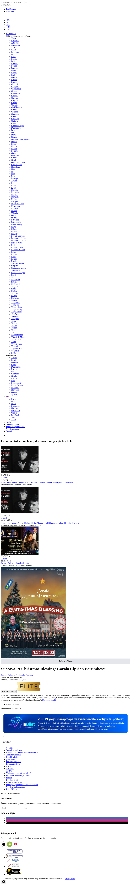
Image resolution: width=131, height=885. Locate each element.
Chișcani (14, 98)
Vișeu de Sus (16, 348)
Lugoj (13, 188)
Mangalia (15, 192)
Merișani (14, 201)
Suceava (14, 300)
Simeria (14, 282)
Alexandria (15, 45)
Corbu (13, 116)
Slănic (13, 289)
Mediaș (14, 199)
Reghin (14, 254)
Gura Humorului (18, 162)
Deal (13, 130)
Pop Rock (15, 415)
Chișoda (14, 100)
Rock (13, 399)
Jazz (13, 417)
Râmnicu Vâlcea (18, 250)
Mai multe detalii (49, 700)
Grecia (14, 376)
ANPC (9, 771)
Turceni (14, 328)
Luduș (13, 185)
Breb (13, 75)
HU (8, 27)
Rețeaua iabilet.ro (13, 764)
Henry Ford (70, 878)
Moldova (15, 387)
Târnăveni (15, 314)
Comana (14, 112)
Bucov (14, 80)
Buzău (14, 82)
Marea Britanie (17, 385)
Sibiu (13, 277)
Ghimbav (15, 155)
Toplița (14, 323)
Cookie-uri (10, 759)
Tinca (13, 321)
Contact (9, 748)
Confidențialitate (12, 757)
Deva (13, 135)
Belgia (14, 360)
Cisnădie (14, 105)
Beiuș (13, 57)
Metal (13, 404)
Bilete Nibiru (11, 789)
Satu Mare (15, 270)
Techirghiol (15, 316)
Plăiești (14, 229)
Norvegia (15, 390)
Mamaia (14, 190)
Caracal (14, 91)
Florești (14, 146)
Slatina (14, 291)
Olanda (14, 392)
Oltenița (14, 213)
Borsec (14, 66)
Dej (12, 132)
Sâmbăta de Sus (17, 263)
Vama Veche (16, 339)
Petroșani (15, 220)
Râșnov (14, 252)
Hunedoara (15, 167)
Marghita (15, 197)
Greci (13, 160)
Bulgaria (14, 362)
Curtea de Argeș (17, 125)
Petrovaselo (16, 222)
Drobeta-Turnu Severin (20, 139)
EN (7, 22)
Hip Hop (14, 408)
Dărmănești (15, 128)
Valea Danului (17, 335)
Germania (15, 374)
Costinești (15, 119)
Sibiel (13, 275)
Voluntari (15, 351)
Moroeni (14, 208)
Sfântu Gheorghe (18, 273)
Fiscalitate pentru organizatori (18, 775)
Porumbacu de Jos (18, 238)
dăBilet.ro (10, 768)
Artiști (8, 766)
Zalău (13, 353)
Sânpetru (14, 266)
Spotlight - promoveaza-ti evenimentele (22, 785)
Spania (14, 394)
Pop (12, 401)
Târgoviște (15, 302)
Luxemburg (16, 383)
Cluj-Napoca (16, 107)
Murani (14, 211)
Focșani (14, 151)
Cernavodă (15, 93)
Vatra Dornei (16, 344)
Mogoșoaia (15, 206)
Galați (13, 153)
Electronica (15, 406)
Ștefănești (15, 298)
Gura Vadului (16, 165)
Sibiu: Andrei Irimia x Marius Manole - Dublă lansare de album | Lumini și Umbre (37, 482)
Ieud (13, 174)
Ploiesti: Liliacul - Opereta (15, 563)
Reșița (13, 256)
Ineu (13, 176)
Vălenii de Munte (18, 337)
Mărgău (14, 194)
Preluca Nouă (16, 243)
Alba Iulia (15, 43)
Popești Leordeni (18, 236)
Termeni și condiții (13, 755)
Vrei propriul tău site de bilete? (18, 773)
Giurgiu (14, 158)
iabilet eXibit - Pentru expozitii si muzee (22, 752)
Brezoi (14, 77)
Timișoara (15, 319)
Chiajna (14, 96)
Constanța (15, 114)
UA (8, 29)
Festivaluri (15, 410)
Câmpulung (16, 89)
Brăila (13, 70)
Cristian (14, 123)
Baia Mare (15, 52)
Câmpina (15, 86)
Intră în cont (11, 9)
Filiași (13, 144)
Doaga (14, 137)
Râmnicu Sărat (17, 247)
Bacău (13, 50)
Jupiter (14, 181)
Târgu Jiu (15, 305)
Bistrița (14, 59)
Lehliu (14, 183)
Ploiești (14, 231)
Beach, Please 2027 (14, 782)
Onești (14, 215)
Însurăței (14, 178)
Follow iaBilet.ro (66, 661)
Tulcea (14, 325)
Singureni (15, 286)
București (15, 40)
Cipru (13, 364)
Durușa (14, 142)
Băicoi (14, 54)
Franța (13, 371)
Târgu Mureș (16, 309)
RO (8, 20)
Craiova (14, 121)
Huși (13, 169)
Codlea (14, 109)
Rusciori (14, 261)
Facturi (9, 778)
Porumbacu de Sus (18, 240)
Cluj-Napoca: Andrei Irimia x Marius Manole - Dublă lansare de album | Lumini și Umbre (40, 523)
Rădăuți (14, 245)
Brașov (14, 73)
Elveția (14, 369)
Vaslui (13, 341)
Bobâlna (14, 63)
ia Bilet (4, 477)
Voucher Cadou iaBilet (15, 787)
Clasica (14, 413)
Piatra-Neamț (16, 224)
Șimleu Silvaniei (17, 284)
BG (8, 25)
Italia (13, 381)
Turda (13, 330)
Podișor (14, 233)
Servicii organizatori (14, 750)
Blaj (13, 61)
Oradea (14, 217)
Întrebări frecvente (13, 762)
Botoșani (14, 68)
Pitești (13, 227)
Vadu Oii (15, 332)
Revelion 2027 (12, 780)
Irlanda (14, 378)
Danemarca (15, 367)
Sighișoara (15, 279)
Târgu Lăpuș (16, 307)
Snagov (14, 296)
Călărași (14, 84)
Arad (13, 47)
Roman (14, 259)
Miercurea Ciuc (17, 204)
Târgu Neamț (16, 312)
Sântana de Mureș (18, 268)
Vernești (14, 346)
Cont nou (10, 11)
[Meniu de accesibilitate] (3, 882)
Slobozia (14, 293)
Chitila (14, 102)
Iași (12, 171)
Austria (14, 358)
